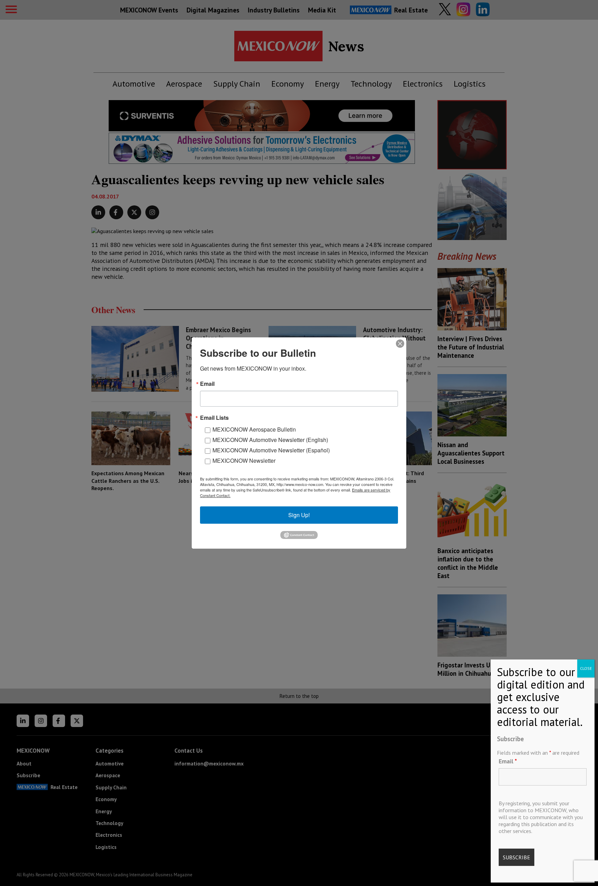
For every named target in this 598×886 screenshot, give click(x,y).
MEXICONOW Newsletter (243, 460)
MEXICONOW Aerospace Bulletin (254, 429)
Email (508, 761)
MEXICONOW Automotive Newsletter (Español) (271, 450)
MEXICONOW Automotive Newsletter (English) (270, 440)
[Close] (400, 343)
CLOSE (586, 668)
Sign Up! (299, 515)
